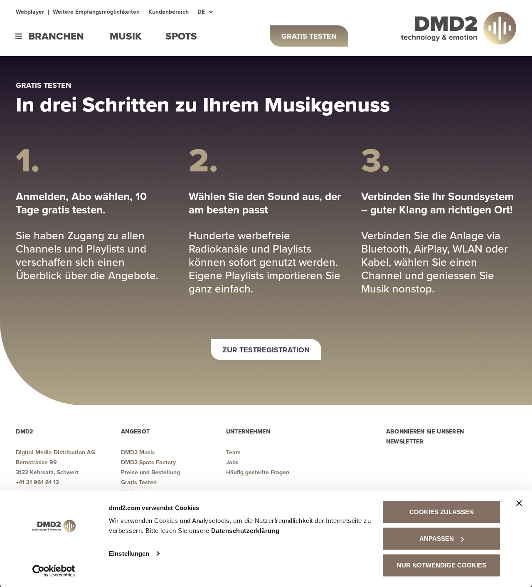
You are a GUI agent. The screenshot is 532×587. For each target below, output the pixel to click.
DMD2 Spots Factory (148, 462)
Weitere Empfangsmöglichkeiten (96, 12)
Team (233, 452)
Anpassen (436, 538)
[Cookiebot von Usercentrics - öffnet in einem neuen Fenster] (53, 571)
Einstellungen (129, 553)
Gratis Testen (139, 482)
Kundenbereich (168, 12)
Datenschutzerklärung (245, 530)
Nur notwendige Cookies (441, 565)
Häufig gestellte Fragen (257, 472)
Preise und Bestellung (150, 472)
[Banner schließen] (519, 503)
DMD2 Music (138, 452)
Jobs (232, 462)
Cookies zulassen (441, 511)
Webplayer (30, 12)
